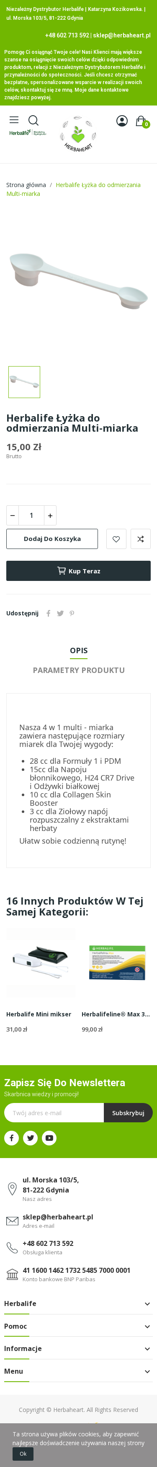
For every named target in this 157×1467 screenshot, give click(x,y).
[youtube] (49, 1138)
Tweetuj (60, 613)
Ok (23, 1453)
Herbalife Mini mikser (38, 1014)
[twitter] (30, 1138)
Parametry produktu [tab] (79, 670)
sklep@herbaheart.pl (122, 35)
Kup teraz (84, 571)
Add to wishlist (116, 539)
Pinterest (72, 613)
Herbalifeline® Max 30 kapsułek (116, 1014)
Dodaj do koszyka (52, 538)
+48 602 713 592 (67, 35)
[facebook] (11, 1138)
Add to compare (141, 539)
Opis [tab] (79, 650)
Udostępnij (48, 613)
